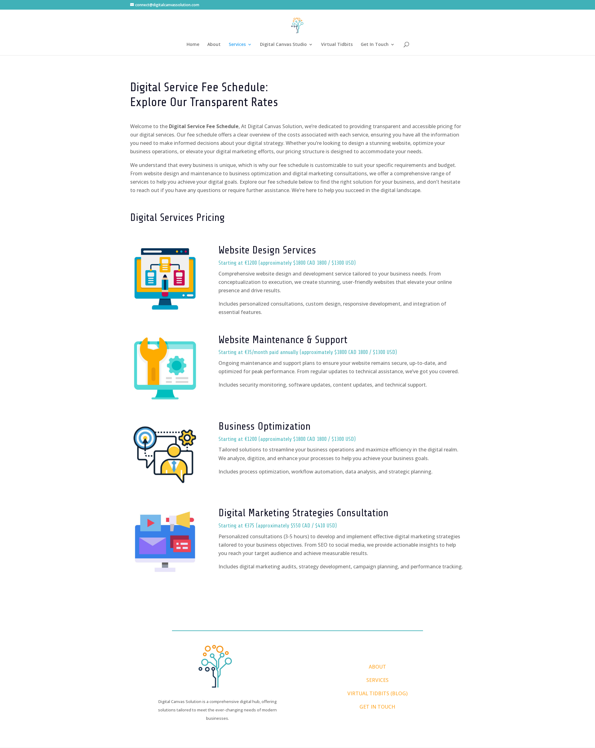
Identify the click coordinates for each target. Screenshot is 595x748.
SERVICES (377, 680)
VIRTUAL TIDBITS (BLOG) (377, 693)
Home (193, 44)
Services (237, 44)
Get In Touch (375, 44)
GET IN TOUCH (377, 706)
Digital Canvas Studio (283, 44)
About (214, 44)
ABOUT (377, 666)
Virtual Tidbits (337, 44)
